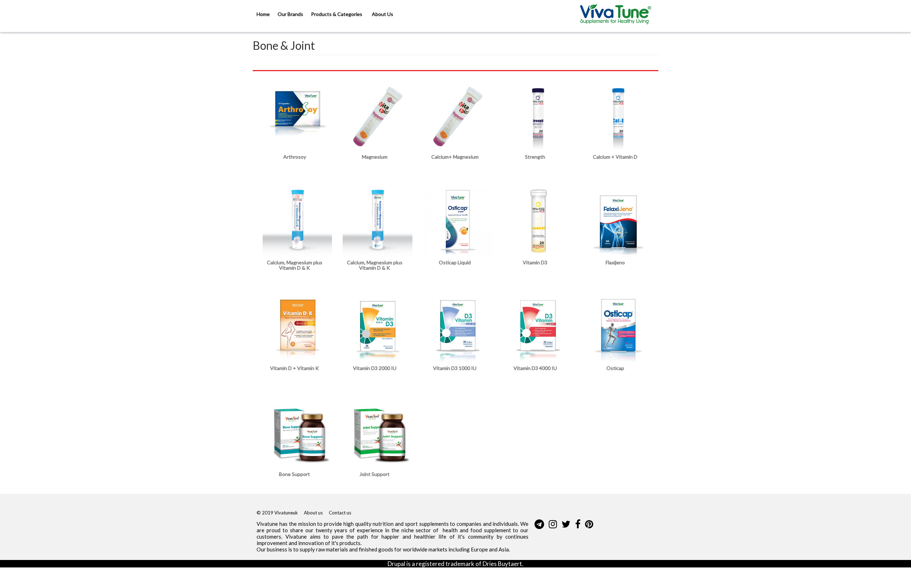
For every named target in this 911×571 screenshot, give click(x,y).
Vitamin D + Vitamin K (294, 368)
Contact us (340, 513)
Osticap (615, 368)
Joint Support (374, 474)
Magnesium (375, 157)
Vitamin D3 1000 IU (454, 368)
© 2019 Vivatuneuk (277, 513)
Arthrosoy (294, 157)
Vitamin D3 (535, 262)
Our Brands (290, 14)
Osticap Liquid (455, 262)
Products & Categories (337, 14)
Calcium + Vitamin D (615, 157)
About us (313, 513)
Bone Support (294, 474)
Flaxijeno (615, 262)
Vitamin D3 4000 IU (535, 368)
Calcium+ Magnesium (455, 157)
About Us (382, 14)
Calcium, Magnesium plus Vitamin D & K (294, 265)
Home (263, 14)
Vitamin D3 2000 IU (374, 368)
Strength (535, 157)
